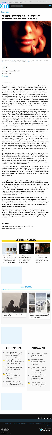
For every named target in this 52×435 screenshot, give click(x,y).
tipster (39, 60)
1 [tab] (3, 289)
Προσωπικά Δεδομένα (35, 423)
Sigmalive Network (4, 1)
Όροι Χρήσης (7, 423)
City (32, 1)
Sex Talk (5, 12)
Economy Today (27, 1)
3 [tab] (7, 289)
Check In (42, 1)
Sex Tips (31, 61)
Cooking (10, 2)
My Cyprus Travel (17, 2)
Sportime (20, 1)
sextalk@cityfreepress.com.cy (12, 228)
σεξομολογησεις (8, 61)
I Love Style (36, 1)
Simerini (16, 1)
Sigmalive (10, 1)
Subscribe (48, 425)
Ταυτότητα (16, 423)
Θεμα (26, 286)
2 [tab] (5, 289)
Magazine (47, 1)
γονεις (46, 60)
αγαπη (28, 60)
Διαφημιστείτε (47, 423)
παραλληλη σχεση (18, 60)
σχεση (33, 60)
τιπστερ (24, 61)
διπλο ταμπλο (6, 60)
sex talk (18, 61)
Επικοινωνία (24, 423)
